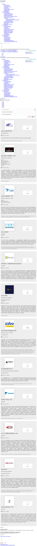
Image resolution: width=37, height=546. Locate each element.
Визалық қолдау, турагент (8, 31)
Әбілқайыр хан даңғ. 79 (29, 53)
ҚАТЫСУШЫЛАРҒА (6, 67)
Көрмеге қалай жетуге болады (9, 9)
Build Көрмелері (7, 10)
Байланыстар (6, 11)
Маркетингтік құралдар (8, 15)
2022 (3, 105)
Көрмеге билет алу (7, 25)
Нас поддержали (3, 545)
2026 (3, 101)
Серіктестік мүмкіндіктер (8, 14)
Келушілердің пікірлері (8, 32)
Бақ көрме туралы (7, 93)
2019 (3, 106)
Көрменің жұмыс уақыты (8, 17)
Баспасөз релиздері (7, 37)
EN (2, 55)
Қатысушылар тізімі (7, 6)
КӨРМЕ (3, 4)
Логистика (6, 73)
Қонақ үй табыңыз (9, 20)
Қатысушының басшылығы (8, 21)
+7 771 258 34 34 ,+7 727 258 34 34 (6, 51)
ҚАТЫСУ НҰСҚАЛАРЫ (8, 13)
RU (2, 54)
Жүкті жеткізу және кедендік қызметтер (12, 19)
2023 (3, 104)
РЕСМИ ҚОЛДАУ (7, 39)
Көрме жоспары (6, 8)
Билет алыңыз (2, 536)
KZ (2, 53)
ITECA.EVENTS (7, 34)
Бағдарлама (6, 7)
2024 (3, 103)
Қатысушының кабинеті (8, 24)
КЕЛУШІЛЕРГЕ (5, 80)
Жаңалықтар (6, 23)
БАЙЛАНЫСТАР (15, 51)
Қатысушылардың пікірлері (8, 22)
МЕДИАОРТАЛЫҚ (5, 35)
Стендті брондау (7, 12)
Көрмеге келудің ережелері (8, 87)
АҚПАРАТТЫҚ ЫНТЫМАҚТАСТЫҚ (10, 41)
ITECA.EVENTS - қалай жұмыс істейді (10, 16)
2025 (3, 102)
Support (7, 545)
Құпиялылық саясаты (3, 544)
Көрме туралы (6, 60)
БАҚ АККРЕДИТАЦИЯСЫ (9, 40)
